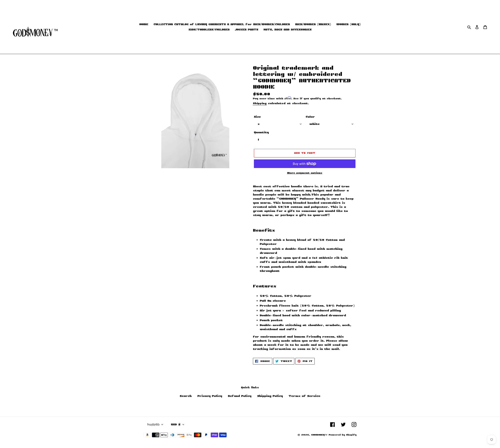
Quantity (261, 132)
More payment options (304, 172)
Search (186, 396)
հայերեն (153, 424)
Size (257, 116)
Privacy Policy (209, 396)
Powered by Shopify (342, 434)
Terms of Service (304, 396)
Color (310, 116)
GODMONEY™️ (319, 434)
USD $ (176, 424)
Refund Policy (239, 396)
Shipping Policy (270, 396)
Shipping (260, 103)
